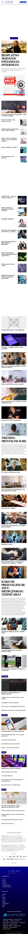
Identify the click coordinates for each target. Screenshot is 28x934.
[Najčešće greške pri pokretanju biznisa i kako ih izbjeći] (23, 132)
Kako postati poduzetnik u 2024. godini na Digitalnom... (8, 243)
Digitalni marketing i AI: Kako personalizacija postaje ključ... (8, 277)
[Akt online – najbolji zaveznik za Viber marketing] (14, 340)
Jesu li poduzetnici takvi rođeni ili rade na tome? (12, 819)
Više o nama (14, 862)
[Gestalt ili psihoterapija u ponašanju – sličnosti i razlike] (14, 642)
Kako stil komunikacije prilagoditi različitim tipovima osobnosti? (13, 366)
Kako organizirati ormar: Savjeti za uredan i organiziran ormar (13, 402)
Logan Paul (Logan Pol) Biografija (11, 420)
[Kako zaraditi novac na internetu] (23, 159)
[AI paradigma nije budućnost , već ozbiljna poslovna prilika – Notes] (14, 518)
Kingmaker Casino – (7, 544)
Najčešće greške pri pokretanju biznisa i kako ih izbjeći (10, 129)
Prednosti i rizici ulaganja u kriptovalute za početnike (9, 230)
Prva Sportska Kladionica (7, 775)
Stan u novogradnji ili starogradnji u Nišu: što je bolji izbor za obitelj (13, 490)
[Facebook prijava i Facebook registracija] (14, 723)
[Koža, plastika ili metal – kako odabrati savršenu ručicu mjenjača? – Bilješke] (14, 554)
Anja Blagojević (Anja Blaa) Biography (10, 702)
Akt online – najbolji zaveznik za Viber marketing (12, 348)
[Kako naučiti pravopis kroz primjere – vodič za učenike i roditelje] (14, 107)
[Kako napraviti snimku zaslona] (22, 268)
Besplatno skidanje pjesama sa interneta (10, 60)
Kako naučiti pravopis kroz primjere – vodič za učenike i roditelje (13, 115)
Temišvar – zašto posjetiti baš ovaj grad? (10, 747)
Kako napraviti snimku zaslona (7, 264)
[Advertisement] (14, 19)
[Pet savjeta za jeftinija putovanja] (14, 464)
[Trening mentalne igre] (14, 429)
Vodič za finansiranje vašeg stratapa (9, 771)
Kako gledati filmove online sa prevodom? (10, 743)
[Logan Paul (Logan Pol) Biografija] (14, 412)
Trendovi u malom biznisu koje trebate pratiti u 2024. (13, 810)
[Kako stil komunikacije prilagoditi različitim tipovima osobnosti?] (14, 358)
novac (6, 846)
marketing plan (11, 849)
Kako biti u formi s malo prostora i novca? (8, 120)
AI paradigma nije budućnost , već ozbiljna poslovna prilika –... (13, 526)
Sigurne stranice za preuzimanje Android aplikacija (7, 209)
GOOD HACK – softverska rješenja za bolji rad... (9, 197)
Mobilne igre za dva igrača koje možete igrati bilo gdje (13, 710)
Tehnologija (5, 676)
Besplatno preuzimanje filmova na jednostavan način (10, 693)
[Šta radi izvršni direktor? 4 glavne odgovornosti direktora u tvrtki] (14, 798)
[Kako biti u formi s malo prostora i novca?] (23, 122)
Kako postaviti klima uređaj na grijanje (12, 384)
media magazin (14, 38)
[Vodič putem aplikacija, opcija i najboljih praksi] (14, 624)
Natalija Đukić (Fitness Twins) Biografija (12, 330)
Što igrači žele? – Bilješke (8, 508)
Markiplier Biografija (7, 219)
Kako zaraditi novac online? (9, 147)
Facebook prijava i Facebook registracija (12, 731)
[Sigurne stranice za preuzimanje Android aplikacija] (22, 211)
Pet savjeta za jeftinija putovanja (10, 472)
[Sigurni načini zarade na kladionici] (14, 761)
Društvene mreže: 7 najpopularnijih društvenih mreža (13, 706)
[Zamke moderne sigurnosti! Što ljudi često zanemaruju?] (14, 661)
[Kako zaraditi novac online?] (23, 150)
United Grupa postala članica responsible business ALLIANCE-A (9, 254)
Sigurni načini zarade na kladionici (11, 768)
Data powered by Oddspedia (14, 911)
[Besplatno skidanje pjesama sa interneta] (14, 47)
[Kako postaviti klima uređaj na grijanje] (14, 376)
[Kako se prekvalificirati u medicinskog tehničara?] (14, 572)
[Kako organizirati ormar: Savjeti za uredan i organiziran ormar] (14, 394)
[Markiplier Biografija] (22, 223)
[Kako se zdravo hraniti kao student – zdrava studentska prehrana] (23, 141)
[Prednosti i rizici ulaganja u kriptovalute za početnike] (22, 234)
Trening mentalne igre (13, 439)
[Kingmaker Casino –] (14, 536)
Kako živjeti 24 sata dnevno (7, 823)
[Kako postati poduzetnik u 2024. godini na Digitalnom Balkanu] (22, 245)
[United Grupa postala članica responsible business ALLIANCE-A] (22, 256)
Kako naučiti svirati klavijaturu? (8, 739)
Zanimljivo (4, 715)
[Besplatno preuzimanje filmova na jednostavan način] (14, 685)
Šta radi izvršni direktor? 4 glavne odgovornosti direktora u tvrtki (11, 806)
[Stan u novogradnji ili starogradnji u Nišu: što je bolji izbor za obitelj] (14, 482)
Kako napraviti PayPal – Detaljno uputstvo (10, 784)
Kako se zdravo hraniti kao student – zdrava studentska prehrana (9, 139)
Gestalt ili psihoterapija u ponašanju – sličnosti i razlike (12, 650)
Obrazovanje (3, 579)
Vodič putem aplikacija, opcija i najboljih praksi (12, 632)
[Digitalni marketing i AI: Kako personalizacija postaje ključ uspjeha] (22, 279)
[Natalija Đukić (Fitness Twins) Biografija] (14, 322)
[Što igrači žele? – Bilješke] (14, 500)
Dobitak (4, 752)
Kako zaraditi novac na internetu (7, 157)
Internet (4, 789)
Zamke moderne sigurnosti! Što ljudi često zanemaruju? (13, 669)
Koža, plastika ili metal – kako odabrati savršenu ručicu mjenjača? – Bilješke (12, 562)
